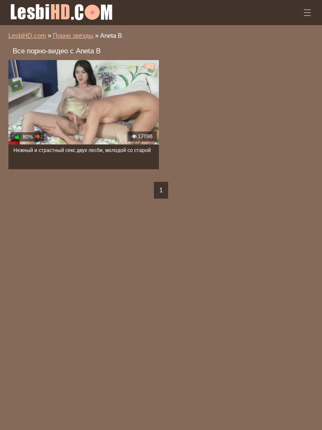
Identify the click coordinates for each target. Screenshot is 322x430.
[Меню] (307, 12)
